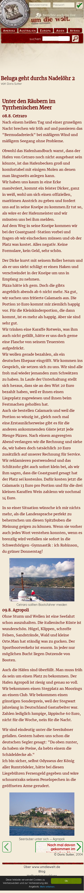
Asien (60, 31)
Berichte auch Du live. (59, 15)
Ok (66, 881)
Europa (45, 31)
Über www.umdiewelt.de (42, 867)
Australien (27, 31)
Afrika (75, 31)
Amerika (9, 31)
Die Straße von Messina (7, 847)
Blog (41, 871)
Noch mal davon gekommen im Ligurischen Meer (60, 849)
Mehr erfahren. (47, 886)
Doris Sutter (14, 83)
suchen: (35, 39)
